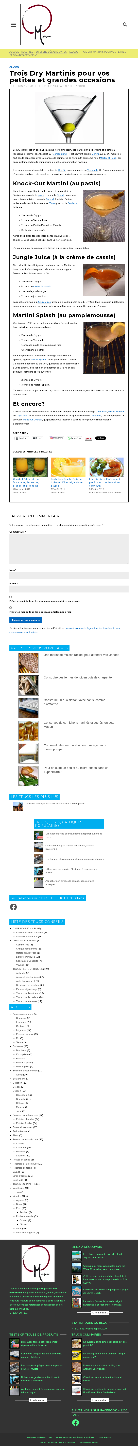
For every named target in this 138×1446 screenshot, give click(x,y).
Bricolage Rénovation (27, 985)
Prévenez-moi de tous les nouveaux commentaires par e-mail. (44, 601)
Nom (12, 570)
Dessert (17, 1090)
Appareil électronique (27, 977)
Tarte (19, 1111)
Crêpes (17, 1086)
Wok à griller (22, 1066)
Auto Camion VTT (25, 981)
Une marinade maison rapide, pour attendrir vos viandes (81, 655)
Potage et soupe (21, 1159)
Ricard (60, 195)
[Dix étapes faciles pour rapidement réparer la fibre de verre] (39, 835)
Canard (23, 1220)
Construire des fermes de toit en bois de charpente (78, 677)
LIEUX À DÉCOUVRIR (24, 940)
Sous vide (18, 1180)
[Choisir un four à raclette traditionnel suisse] (77, 1379)
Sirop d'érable (20, 1175)
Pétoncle (20, 1151)
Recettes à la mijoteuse (25, 1163)
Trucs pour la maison (27, 997)
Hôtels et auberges (26, 952)
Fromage (21, 1022)
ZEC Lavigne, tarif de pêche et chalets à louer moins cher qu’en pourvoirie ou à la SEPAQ (105, 1279)
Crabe (19, 1143)
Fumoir (20, 1058)
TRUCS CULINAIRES (24, 1184)
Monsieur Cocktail (32, 419)
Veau (19, 1228)
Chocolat (21, 1099)
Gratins (20, 1026)
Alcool (14, 67)
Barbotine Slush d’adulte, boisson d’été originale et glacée (67, 482)
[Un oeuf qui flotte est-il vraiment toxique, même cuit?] (77, 1355)
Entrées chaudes (25, 1119)
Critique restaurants (26, 948)
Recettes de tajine (22, 1167)
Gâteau (20, 1103)
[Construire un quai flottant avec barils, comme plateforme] (39, 847)
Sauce (19, 1042)
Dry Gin (62, 170)
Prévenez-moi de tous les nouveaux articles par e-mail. (40, 612)
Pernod (50, 199)
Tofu (18, 1192)
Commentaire (17, 531)
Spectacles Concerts (27, 960)
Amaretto (96, 415)
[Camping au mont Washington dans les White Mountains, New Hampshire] (77, 1268)
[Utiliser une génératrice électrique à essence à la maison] (39, 871)
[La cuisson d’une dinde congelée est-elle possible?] (77, 1343)
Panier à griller (24, 1062)
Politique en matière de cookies (39, 1437)
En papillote (22, 1054)
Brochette (21, 1050)
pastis (41, 195)
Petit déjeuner (20, 1131)
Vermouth (92, 170)
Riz (18, 1038)
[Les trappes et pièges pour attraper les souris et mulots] (39, 859)
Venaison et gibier (25, 1232)
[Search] (125, 24)
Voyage (20, 964)
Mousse (20, 1107)
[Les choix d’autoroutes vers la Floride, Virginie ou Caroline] (77, 1256)
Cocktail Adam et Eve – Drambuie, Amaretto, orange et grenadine (27, 482)
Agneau (20, 1200)
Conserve (21, 1018)
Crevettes (21, 1147)
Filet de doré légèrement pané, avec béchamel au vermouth (104, 482)
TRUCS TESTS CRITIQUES (28, 969)
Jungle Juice (44, 302)
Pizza (16, 1135)
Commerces (22, 944)
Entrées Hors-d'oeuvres (25, 1115)
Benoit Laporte (75, 86)
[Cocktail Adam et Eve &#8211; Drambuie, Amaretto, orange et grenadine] (30, 467)
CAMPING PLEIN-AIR (24, 928)
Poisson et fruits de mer (25, 1139)
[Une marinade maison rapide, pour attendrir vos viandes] (77, 1367)
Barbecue (18, 1046)
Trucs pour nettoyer (26, 1001)
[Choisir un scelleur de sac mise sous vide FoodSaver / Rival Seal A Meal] (77, 1391)
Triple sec (21, 415)
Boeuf (19, 1204)
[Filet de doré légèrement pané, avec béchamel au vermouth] (106, 467)
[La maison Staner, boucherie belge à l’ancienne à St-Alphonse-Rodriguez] (77, 1303)
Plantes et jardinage (26, 989)
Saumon (20, 1155)
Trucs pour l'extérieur (27, 993)
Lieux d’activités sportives (29, 932)
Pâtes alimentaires (22, 1127)
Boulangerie (19, 1078)
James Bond (60, 153)
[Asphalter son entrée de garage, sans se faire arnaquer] (39, 882)
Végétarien (18, 1188)
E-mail (13, 583)
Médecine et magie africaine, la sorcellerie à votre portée (55, 803)
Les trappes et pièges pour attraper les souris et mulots (74, 859)
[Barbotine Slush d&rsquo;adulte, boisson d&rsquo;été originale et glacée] (68, 467)
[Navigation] (13, 24)
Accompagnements (23, 1014)
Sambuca (72, 203)
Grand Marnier (116, 411)
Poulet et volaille (24, 1216)
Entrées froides (24, 1123)
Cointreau (102, 411)
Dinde (23, 1224)
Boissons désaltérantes (25, 1070)
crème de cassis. (42, 286)
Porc (18, 1208)
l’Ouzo (52, 203)
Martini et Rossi (108, 158)
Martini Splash (38, 359)
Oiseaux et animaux (26, 936)
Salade (16, 1171)
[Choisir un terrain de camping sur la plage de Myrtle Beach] (77, 1291)
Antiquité (20, 973)
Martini (95, 153)
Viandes (17, 1196)
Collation (17, 1082)
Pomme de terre (24, 1034)
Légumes (21, 1030)
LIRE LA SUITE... (18, 1312)
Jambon (24, 1212)
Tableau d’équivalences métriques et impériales (75, 1437)
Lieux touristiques (25, 956)
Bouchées (21, 1095)
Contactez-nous (104, 1437)
